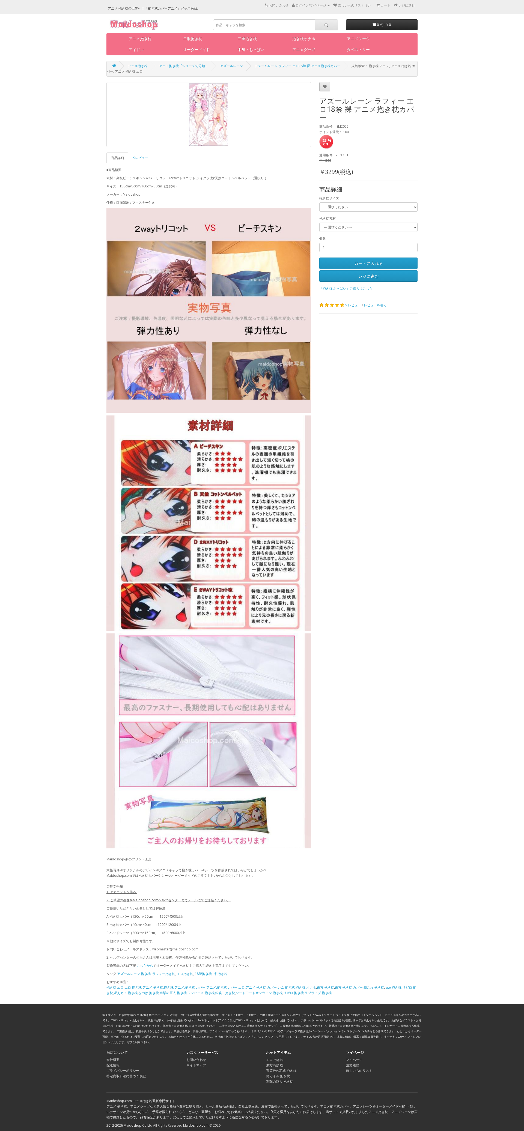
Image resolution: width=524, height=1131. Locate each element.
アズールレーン (231, 66)
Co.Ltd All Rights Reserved (162, 1125)
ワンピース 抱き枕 (201, 993)
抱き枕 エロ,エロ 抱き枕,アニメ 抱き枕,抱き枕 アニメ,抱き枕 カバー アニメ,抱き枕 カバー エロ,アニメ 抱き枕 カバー (191, 987)
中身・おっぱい (251, 49)
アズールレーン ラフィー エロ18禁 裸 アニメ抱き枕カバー (297, 66)
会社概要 (113, 1059)
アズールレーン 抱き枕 (134, 973)
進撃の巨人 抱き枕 (173, 993)
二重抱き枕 (247, 38)
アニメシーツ (358, 38)
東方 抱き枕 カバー (349, 987)
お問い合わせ (196, 1059)
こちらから (145, 965)
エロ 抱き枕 (274, 1059)
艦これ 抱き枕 (374, 987)
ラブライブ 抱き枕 (318, 993)
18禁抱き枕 (203, 973)
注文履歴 (352, 1065)
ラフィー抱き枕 (163, 973)
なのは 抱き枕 (148, 993)
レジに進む (368, 276)
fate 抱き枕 (393, 987)
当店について (117, 1052)
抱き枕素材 (327, 218)
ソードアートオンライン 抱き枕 (259, 993)
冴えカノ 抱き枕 (126, 993)
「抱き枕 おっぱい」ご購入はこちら (346, 288)
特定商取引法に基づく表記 (126, 1076)
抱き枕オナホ (303, 38)
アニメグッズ (303, 49)
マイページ (354, 1059)
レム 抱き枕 (286, 987)
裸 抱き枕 (220, 973)
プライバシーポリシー (122, 1070)
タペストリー (358, 49)
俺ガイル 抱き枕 (278, 1076)
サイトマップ (196, 1065)
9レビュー (140, 157)
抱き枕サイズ (329, 198)
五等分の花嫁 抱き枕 (281, 1070)
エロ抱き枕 (185, 973)
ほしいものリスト (359, 1070)
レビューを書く (375, 305)
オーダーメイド (196, 49)
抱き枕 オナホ (306, 987)
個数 (322, 238)
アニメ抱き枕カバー (335, 1106)
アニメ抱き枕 (140, 38)
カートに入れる (368, 263)
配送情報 (113, 1065)
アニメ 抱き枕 (116, 1106)
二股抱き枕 (192, 38)
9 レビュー (353, 305)
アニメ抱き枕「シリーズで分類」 (183, 66)
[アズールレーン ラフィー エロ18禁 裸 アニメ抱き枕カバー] (208, 114)
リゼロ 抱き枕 (293, 993)
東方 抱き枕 (325, 987)
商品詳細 (117, 157)
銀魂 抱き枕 (225, 993)
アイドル (136, 49)
